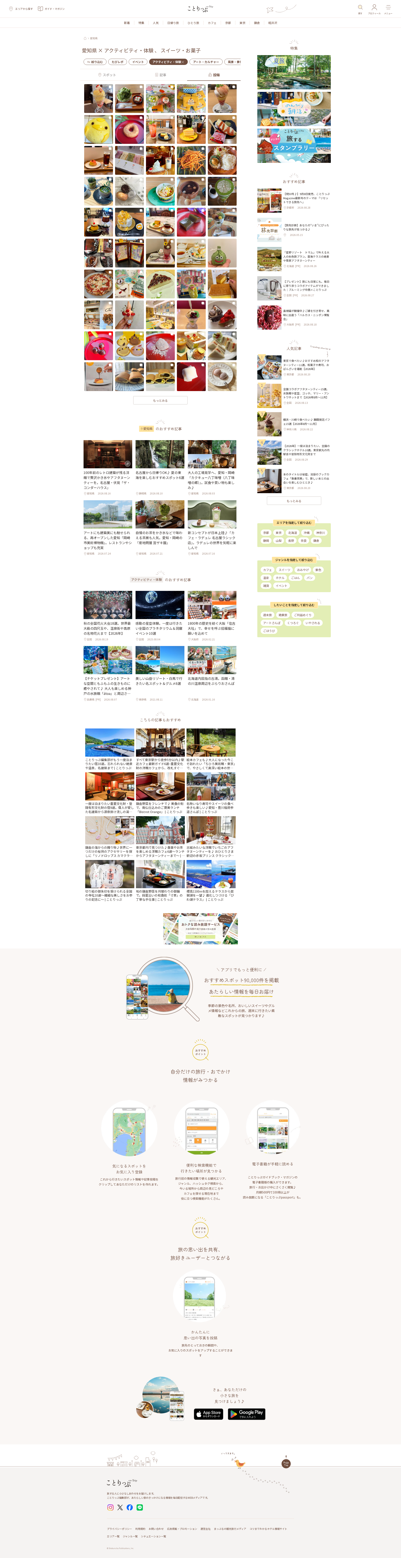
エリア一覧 (113, 1536)
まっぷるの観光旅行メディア (230, 1528)
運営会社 (205, 1528)
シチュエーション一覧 (153, 1536)
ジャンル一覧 (130, 1536)
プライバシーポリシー (119, 1528)
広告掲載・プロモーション (182, 1528)
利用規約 (140, 1528)
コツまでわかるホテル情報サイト (268, 1528)
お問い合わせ (156, 1528)
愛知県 (94, 38)
